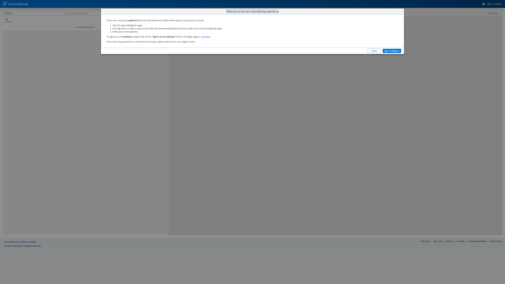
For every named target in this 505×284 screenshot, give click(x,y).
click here (205, 36)
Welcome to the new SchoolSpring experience (252, 11)
